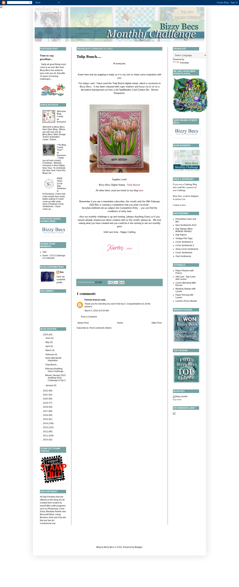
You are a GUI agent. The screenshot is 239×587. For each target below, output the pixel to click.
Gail (44, 252)
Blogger (138, 547)
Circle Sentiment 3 (184, 242)
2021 (45, 394)
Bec (62, 272)
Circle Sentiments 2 (184, 245)
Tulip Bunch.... (89, 56)
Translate (184, 63)
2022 (45, 390)
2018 (45, 407)
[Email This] (109, 282)
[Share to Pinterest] (122, 282)
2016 (45, 415)
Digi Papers (181, 235)
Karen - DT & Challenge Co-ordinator (54, 256)
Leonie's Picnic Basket (186, 301)
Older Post (156, 323)
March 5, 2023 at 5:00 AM (97, 310)
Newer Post (83, 323)
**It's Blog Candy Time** (61, 147)
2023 (45, 334)
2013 (45, 427)
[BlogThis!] (112, 282)
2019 (45, 403)
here (129, 211)
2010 (45, 439)
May (47, 342)
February (50, 354)
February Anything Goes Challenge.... (55, 369)
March (48, 350)
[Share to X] (116, 282)
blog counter (177, 399)
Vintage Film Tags (183, 238)
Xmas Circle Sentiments (186, 249)
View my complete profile (61, 279)
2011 (45, 435)
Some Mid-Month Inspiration (53, 359)
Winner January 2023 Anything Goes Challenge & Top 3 (55, 378)
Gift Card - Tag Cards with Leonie (185, 277)
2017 (45, 411)
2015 (45, 419)
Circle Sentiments (183, 252)
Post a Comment (89, 317)
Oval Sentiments (183, 256)
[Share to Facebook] (119, 282)
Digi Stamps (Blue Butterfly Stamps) (184, 230)
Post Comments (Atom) (100, 328)
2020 (45, 399)
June (48, 338)
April (47, 346)
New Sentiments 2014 (185, 225)
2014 (45, 423)
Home (120, 323)
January (49, 385)
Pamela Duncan (92, 300)
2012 (45, 431)
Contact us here (179, 205)
